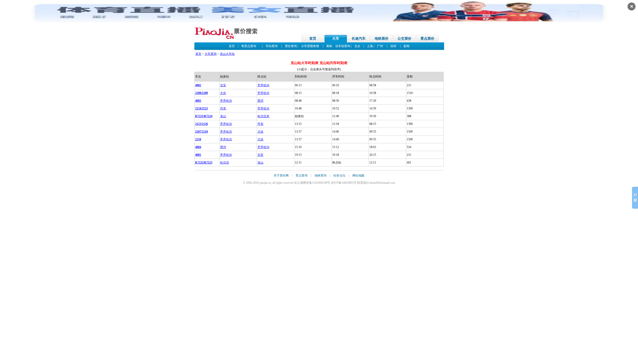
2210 (198, 139)
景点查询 (302, 175)
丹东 (223, 108)
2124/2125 (201, 108)
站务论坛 (339, 175)
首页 (312, 38)
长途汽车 (359, 38)
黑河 (260, 100)
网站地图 (358, 175)
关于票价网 (281, 175)
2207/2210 (201, 131)
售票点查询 (248, 46)
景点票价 (427, 38)
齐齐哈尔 (263, 85)
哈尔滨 (224, 162)
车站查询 (272, 46)
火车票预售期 (310, 46)
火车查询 (211, 54)
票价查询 (291, 46)
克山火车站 (227, 54)
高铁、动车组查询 (338, 46)
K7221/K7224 (203, 116)
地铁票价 (382, 38)
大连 (223, 93)
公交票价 (404, 38)
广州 (380, 46)
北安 (223, 85)
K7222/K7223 (203, 162)
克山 (223, 116)
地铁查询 (320, 175)
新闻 (406, 46)
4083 (198, 100)
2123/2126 (201, 124)
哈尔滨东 (263, 116)
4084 (198, 147)
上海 (370, 46)
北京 (357, 46)
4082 (198, 85)
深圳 (393, 46)
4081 (198, 155)
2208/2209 (201, 93)
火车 (335, 38)
